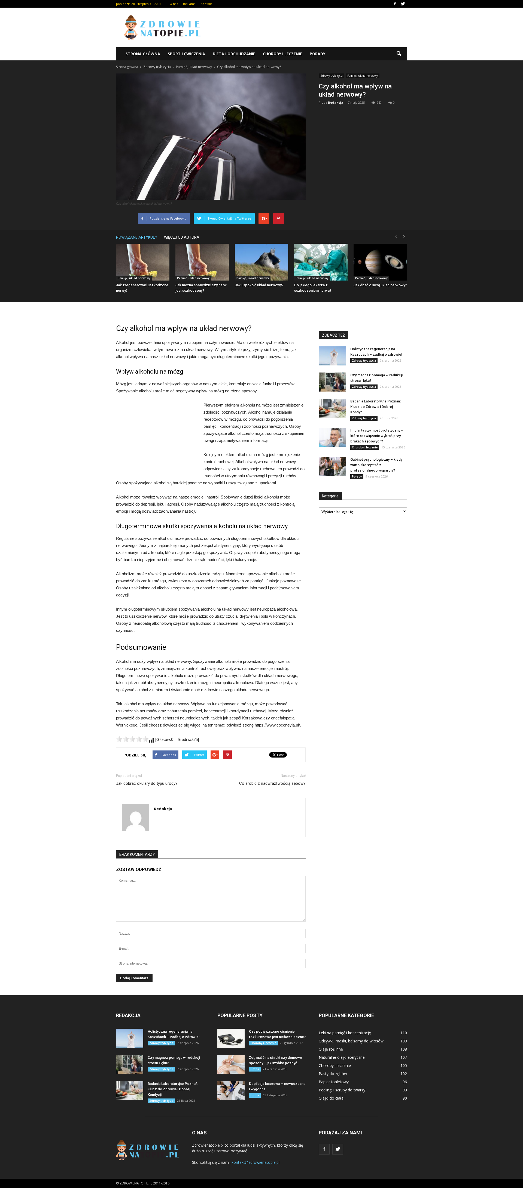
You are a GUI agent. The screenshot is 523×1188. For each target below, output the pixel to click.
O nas (174, 4)
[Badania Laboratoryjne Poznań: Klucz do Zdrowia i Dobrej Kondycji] (332, 408)
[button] (398, 53)
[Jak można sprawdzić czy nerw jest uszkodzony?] (202, 262)
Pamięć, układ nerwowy (362, 76)
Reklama (189, 4)
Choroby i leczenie (282, 53)
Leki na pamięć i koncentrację (345, 1032)
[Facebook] (395, 4)
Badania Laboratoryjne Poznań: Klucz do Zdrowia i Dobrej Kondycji (375, 406)
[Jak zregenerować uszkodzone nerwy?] (142, 262)
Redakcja (335, 102)
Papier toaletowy (334, 1081)
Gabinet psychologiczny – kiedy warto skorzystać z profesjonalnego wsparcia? (376, 464)
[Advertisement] (308, 27)
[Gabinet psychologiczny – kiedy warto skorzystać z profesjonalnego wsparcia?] (332, 466)
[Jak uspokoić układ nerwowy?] (261, 262)
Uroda (255, 1069)
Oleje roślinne (331, 1049)
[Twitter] (403, 4)
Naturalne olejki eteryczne (342, 1057)
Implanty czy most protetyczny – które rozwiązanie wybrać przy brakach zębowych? (376, 435)
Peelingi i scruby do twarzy (342, 1089)
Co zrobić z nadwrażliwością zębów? (272, 783)
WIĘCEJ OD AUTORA (181, 237)
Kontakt (206, 4)
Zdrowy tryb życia (331, 76)
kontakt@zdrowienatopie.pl (255, 1162)
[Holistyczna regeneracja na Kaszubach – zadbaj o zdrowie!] (332, 355)
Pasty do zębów (333, 1073)
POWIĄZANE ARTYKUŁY (136, 237)
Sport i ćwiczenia (186, 53)
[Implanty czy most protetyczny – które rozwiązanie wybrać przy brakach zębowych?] (332, 437)
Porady (317, 53)
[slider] (132, 739)
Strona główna (143, 53)
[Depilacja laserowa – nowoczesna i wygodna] (231, 1090)
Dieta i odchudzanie (234, 53)
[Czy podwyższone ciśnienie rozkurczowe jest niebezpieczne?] (231, 1038)
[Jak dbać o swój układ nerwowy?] (380, 262)
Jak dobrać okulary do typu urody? (147, 783)
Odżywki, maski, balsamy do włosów (351, 1041)
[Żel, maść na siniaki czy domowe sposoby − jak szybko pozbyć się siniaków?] (231, 1064)
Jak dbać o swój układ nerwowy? (380, 285)
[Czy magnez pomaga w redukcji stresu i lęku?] (332, 382)
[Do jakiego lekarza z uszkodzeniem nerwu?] (321, 262)
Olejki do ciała (331, 1098)
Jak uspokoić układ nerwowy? (259, 285)
